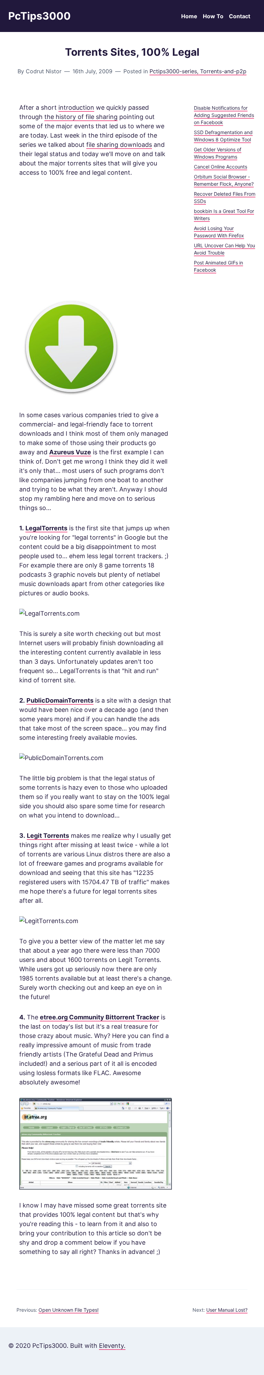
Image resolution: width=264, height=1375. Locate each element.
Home (189, 16)
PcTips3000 (39, 16)
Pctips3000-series (173, 71)
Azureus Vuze (70, 452)
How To (213, 16)
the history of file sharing (81, 116)
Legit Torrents (48, 835)
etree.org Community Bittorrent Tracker (99, 1017)
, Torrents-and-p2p (221, 71)
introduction (76, 107)
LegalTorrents (46, 528)
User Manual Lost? (227, 1310)
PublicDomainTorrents (60, 700)
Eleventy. (112, 1345)
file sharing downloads (119, 144)
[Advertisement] (95, 236)
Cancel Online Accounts (220, 167)
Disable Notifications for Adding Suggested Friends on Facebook (224, 115)
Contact (239, 16)
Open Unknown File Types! (68, 1310)
